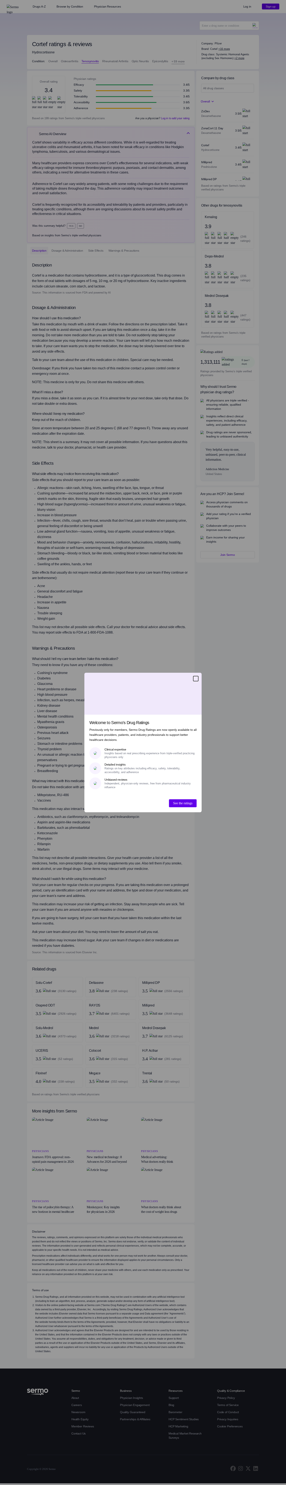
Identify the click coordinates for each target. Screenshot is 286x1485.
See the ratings (182, 803)
